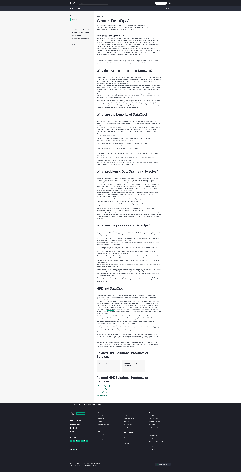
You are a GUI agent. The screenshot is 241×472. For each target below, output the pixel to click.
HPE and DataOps (76, 35)
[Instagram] (77, 441)
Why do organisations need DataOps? (81, 22)
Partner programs (153, 454)
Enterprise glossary (153, 427)
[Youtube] (84, 441)
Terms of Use (77, 465)
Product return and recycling (130, 418)
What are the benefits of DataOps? (80, 26)
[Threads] (79, 441)
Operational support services (130, 415)
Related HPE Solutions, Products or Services (80, 39)
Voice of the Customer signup (156, 441)
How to (74, 420)
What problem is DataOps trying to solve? (82, 29)
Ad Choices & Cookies (86, 465)
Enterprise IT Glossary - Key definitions (82, 404)
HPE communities (153, 432)
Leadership (100, 437)
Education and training (154, 421)
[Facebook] (82, 441)
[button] (67, 3)
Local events (126, 440)
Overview (167, 8)
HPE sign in (151, 438)
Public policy (101, 440)
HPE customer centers (154, 435)
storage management (124, 87)
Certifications (152, 449)
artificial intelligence (139, 38)
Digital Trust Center (153, 418)
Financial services (153, 430)
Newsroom (126, 443)
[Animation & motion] (74, 449)
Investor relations (102, 434)
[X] (74, 441)
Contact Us (151, 415)
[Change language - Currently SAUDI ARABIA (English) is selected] (169, 2)
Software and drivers (128, 424)
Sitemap (95, 465)
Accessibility (101, 418)
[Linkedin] (71, 441)
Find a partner (152, 452)
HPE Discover (126, 437)
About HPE (100, 415)
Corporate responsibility (104, 424)
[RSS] (87, 441)
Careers (100, 421)
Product (76, 424)
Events (125, 435)
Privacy (71, 465)
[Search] (80, 3)
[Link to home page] (70, 404)
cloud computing (110, 38)
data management (135, 44)
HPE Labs (100, 427)
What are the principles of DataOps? (80, 32)
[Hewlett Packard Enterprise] (73, 3)
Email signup (152, 424)
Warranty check (127, 427)
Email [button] (74, 428)
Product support (127, 421)
